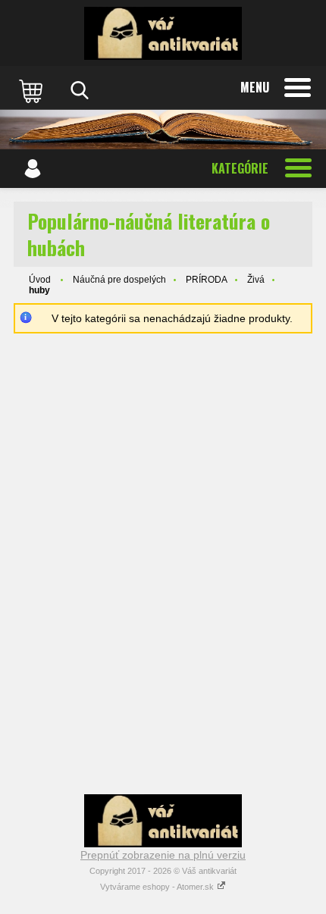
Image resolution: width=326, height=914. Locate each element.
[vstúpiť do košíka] (33, 90)
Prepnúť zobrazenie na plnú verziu (163, 855)
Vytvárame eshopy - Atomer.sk (158, 886)
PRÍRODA (206, 279)
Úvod (40, 279)
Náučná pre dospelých (119, 279)
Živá (256, 279)
